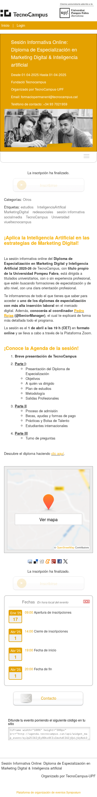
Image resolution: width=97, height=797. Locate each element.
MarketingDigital (16, 211)
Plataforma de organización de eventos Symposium (48, 792)
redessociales (43, 211)
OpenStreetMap (65, 547)
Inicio (5, 25)
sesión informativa (71, 211)
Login (21, 25)
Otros (27, 199)
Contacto (48, 698)
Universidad (60, 216)
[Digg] (42, 560)
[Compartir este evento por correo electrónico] (30, 560)
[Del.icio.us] (36, 560)
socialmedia (13, 216)
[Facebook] (59, 560)
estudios (27, 206)
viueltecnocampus (17, 221)
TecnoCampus (37, 216)
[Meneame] (48, 560)
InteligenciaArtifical (51, 206)
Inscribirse (48, 185)
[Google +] (53, 560)
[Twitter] (65, 560)
